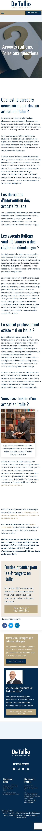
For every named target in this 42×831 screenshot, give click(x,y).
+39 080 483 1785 (32, 794)
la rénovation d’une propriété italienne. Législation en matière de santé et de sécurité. (20, 515)
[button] (2, 13)
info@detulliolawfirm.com (11, 794)
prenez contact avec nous (12, 485)
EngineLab (23, 817)
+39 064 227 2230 (11, 792)
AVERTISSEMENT (29, 802)
